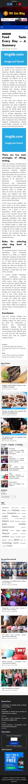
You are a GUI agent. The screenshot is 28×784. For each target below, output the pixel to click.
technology (7, 543)
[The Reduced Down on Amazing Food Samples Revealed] (14, 426)
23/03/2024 (14, 415)
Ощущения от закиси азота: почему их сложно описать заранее (16, 460)
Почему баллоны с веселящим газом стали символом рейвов (16, 476)
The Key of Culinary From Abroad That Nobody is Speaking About (14, 412)
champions (11, 513)
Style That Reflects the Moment (16, 484)
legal (24, 530)
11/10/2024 (14, 389)
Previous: (14, 347)
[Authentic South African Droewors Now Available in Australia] (14, 374)
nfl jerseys (23, 533)
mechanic (15, 533)
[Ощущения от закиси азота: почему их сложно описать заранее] (4, 459)
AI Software (23, 507)
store (21, 540)
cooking (24, 513)
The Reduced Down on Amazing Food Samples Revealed (14, 438)
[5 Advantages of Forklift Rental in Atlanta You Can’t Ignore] (4, 451)
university (23, 543)
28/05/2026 (14, 584)
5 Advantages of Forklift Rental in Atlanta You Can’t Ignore (16, 452)
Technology (12, 448)
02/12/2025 (14, 638)
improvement (8, 527)
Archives (3, 494)
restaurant (10, 540)
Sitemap (23, 777)
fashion (5, 521)
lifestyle (6, 533)
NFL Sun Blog (18, 746)
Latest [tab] (4, 445)
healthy (22, 524)
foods (12, 521)
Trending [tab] (19, 445)
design (24, 516)
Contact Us (5, 777)
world (9, 546)
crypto (5, 516)
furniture (17, 521)
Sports (10, 457)
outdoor (5, 536)
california (23, 510)
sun (25, 540)
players (4, 540)
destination (5, 518)
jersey (5, 530)
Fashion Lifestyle (13, 482)
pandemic (18, 536)
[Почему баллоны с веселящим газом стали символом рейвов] (4, 475)
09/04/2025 (14, 690)
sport (16, 539)
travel (16, 543)
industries (23, 527)
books (8, 510)
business (16, 510)
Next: (13, 355)
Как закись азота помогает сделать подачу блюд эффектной (16, 468)
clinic (19, 513)
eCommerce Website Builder (20, 518)
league (18, 530)
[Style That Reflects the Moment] (4, 483)
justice (12, 530)
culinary (15, 516)
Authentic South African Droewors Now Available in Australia (14, 386)
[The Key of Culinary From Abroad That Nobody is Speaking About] (14, 400)
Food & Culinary (6, 33)
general (24, 521)
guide (4, 524)
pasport (24, 536)
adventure (5, 507)
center (4, 513)
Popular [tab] (11, 445)
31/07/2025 (14, 665)
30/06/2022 (14, 49)
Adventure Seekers (15, 507)
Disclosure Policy (14, 777)
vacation (4, 546)
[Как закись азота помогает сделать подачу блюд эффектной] (4, 467)
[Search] (26, 27)
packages (12, 536)
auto (4, 510)
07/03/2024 (14, 440)
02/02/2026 (14, 611)
